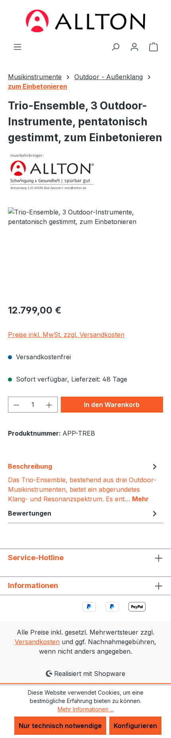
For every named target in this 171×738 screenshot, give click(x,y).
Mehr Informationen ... (86, 709)
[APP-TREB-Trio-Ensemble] (85, 252)
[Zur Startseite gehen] (85, 21)
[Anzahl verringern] (16, 405)
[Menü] (17, 47)
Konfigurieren (135, 726)
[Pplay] (85, 171)
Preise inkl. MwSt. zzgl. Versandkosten (66, 335)
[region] (85, 252)
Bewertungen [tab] (29, 513)
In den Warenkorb (112, 405)
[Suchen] (115, 47)
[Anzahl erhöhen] (49, 405)
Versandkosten (37, 642)
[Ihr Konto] (134, 47)
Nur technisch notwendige (60, 726)
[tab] (83, 482)
